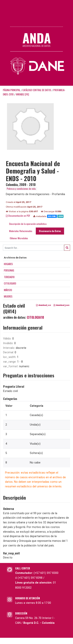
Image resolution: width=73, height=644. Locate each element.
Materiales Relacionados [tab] (20, 231)
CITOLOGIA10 (10, 283)
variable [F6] (22, 94)
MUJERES (8, 296)
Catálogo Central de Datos (36, 90)
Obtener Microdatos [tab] (18, 238)
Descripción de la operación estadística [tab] (28, 223)
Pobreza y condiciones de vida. (21, 188)
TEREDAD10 (9, 277)
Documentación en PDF (19, 215)
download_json (62, 305)
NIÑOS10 (8, 290)
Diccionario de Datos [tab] (50, 231)
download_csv (44, 305)
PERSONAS (9, 270)
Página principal (11, 90)
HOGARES (8, 264)
